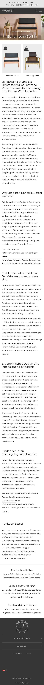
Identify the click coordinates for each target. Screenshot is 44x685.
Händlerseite (15, 474)
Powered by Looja (22, 683)
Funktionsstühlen (21, 497)
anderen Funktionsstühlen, (14, 504)
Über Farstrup (21, 638)
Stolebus (31, 340)
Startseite (15, 31)
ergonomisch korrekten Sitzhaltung (19, 408)
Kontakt (21, 646)
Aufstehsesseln (9, 501)
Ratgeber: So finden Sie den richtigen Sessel (19, 254)
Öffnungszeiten (21, 654)
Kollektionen (26, 31)
